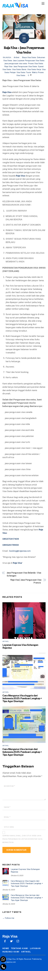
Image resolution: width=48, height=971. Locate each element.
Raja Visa (17, 563)
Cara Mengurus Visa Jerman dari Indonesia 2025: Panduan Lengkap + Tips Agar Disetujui (22, 752)
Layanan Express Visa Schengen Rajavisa (25, 870)
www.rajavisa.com (9, 962)
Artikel (16, 57)
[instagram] (17, 941)
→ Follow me (8, 918)
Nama (7, 807)
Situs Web (9, 827)
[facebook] (5, 941)
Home (5, 948)
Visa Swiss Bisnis (19, 69)
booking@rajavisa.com (20, 551)
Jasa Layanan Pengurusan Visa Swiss (28, 60)
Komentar (9, 786)
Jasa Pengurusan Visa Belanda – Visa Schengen (24, 574)
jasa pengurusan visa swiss (15, 63)
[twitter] (11, 941)
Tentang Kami (19, 948)
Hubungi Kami (10, 952)
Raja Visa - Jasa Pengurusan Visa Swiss (20, 66)
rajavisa (7, 57)
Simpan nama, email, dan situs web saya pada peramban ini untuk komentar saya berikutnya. (22, 839)
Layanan (35, 948)
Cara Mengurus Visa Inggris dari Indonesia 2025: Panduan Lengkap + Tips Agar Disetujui (22, 698)
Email (7, 817)
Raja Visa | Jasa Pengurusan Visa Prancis (25, 581)
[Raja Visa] (15, 6)
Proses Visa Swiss (35, 63)
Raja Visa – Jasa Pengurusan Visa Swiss (24, 49)
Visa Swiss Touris (24, 72)
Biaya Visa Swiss (29, 57)
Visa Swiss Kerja (34, 69)
